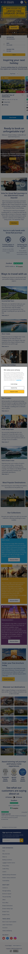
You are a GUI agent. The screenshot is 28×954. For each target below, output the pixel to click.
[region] (14, 382)
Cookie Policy (18, 380)
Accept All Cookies (14, 391)
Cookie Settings (14, 384)
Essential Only (14, 387)
